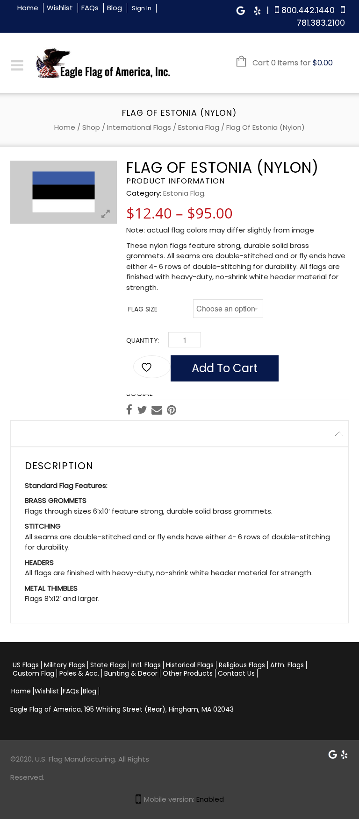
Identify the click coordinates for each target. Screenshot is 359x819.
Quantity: (142, 340)
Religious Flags (242, 665)
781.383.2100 (320, 22)
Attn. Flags (287, 665)
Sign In (141, 8)
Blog (114, 8)
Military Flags (64, 665)
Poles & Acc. (79, 673)
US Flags (26, 665)
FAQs (90, 8)
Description (39, 433)
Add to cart (225, 368)
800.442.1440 (308, 10)
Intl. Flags (146, 665)
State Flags (108, 665)
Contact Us (236, 673)
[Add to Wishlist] (152, 366)
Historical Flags (190, 665)
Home (27, 8)
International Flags (139, 127)
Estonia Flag (198, 127)
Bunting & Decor (131, 673)
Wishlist (60, 8)
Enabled (210, 799)
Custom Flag (33, 673)
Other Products (188, 673)
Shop (91, 127)
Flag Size (143, 309)
